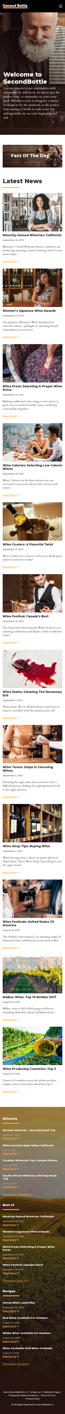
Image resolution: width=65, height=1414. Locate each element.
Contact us (34, 1392)
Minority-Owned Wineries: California (32, 235)
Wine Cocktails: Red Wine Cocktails (27, 1348)
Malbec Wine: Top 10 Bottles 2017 (29, 997)
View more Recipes (15, 1364)
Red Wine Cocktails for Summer (25, 1317)
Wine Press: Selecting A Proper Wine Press (29, 1248)
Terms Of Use (47, 1395)
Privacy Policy (33, 1398)
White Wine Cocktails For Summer (27, 1333)
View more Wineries (16, 1194)
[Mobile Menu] (60, 6)
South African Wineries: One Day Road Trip (29, 1177)
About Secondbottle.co (15, 1392)
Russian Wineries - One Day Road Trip (29, 1130)
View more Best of (15, 1281)
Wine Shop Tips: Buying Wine (26, 846)
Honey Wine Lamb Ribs (19, 1302)
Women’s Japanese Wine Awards (29, 310)
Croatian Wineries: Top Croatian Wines (30, 1160)
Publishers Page (51, 1392)
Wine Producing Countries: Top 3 (29, 1069)
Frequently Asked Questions (23, 1395)
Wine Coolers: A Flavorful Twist (28, 544)
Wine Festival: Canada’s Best (25, 616)
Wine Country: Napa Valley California (28, 1145)
